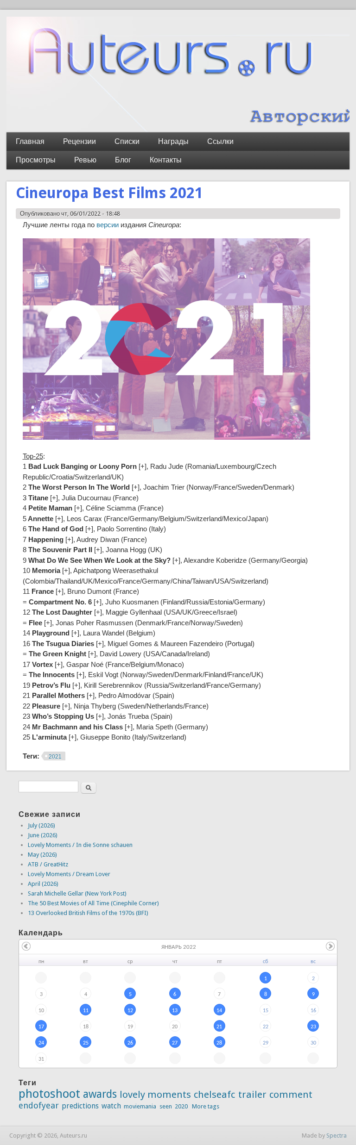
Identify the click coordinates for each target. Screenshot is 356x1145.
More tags (205, 1106)
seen (165, 1106)
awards (100, 1094)
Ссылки (220, 141)
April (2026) (43, 883)
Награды (173, 141)
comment (290, 1094)
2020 (181, 1106)
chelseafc (214, 1094)
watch (111, 1105)
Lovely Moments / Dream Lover (69, 874)
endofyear (39, 1105)
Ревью (85, 160)
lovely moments (155, 1094)
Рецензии (79, 141)
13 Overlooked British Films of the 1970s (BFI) (88, 912)
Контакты (166, 160)
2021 (55, 756)
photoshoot (49, 1094)
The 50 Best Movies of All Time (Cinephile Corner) (93, 903)
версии (107, 225)
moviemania (140, 1106)
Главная (30, 141)
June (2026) (42, 835)
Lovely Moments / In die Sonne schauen (80, 844)
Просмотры (36, 160)
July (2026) (41, 825)
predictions (80, 1105)
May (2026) (42, 854)
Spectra (336, 1135)
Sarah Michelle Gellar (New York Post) (77, 893)
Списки (127, 141)
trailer (252, 1094)
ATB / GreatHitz (48, 864)
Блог (123, 160)
